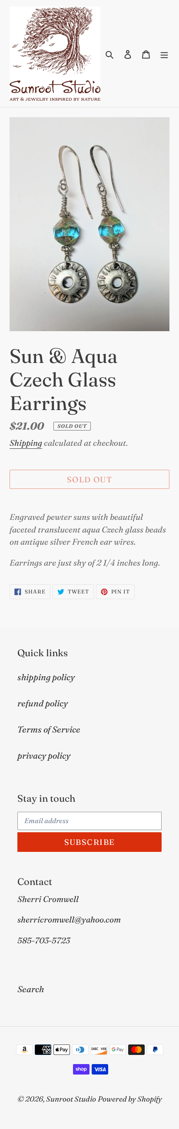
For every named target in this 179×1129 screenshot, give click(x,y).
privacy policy (43, 755)
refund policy (42, 703)
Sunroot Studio (71, 1098)
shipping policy (46, 676)
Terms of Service (48, 729)
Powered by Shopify (130, 1098)
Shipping (26, 442)
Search (30, 988)
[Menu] (164, 53)
